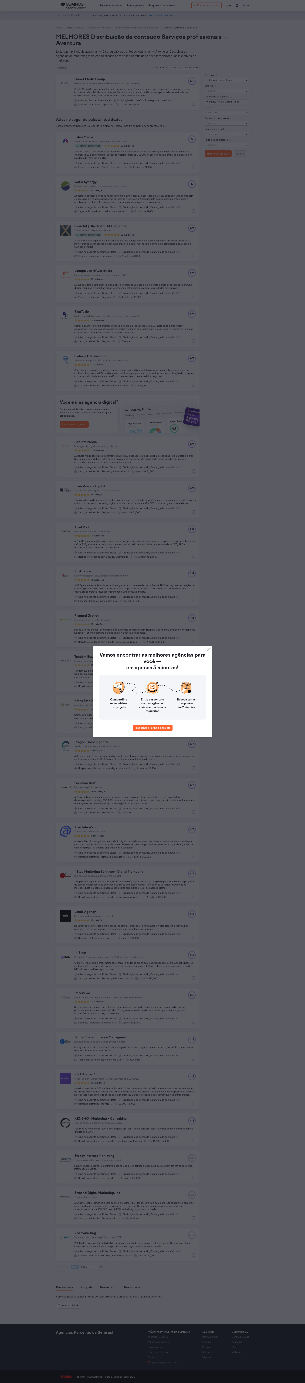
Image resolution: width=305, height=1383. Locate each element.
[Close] (208, 649)
